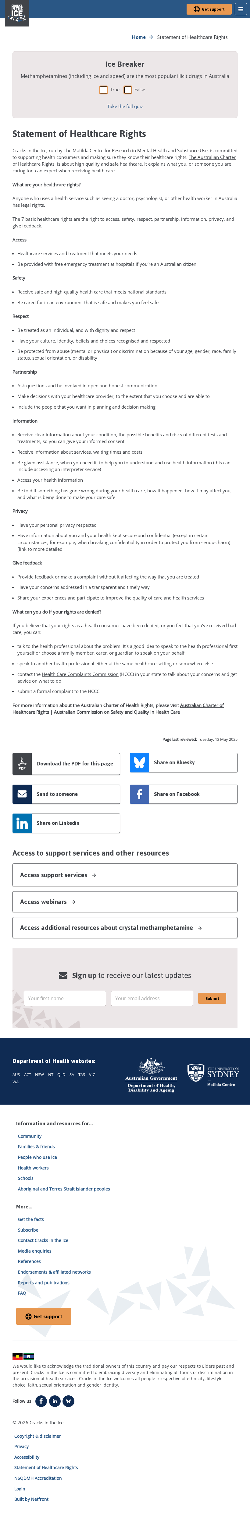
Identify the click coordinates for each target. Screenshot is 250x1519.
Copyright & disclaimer (37, 1436)
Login (19, 1489)
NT (50, 1074)
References (29, 1261)
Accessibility (26, 1457)
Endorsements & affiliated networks (54, 1272)
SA (72, 1074)
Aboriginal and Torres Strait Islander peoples (64, 1189)
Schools (26, 1178)
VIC (92, 1074)
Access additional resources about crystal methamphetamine (107, 927)
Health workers (33, 1168)
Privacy (21, 1446)
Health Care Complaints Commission (80, 674)
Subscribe (28, 1230)
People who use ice (37, 1157)
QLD (61, 1074)
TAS (81, 1074)
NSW (39, 1074)
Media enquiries (35, 1251)
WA (15, 1082)
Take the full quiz (125, 106)
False (139, 89)
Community (29, 1136)
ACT (27, 1074)
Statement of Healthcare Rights (46, 1467)
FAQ (22, 1293)
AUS (16, 1074)
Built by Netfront (31, 1499)
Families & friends (36, 1146)
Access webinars (44, 901)
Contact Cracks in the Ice (43, 1240)
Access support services (54, 875)
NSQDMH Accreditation (38, 1478)
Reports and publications (44, 1282)
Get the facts (31, 1219)
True (115, 89)
